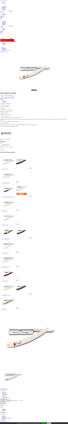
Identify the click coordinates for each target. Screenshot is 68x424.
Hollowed (1, 51)
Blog (1, 17)
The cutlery (4, 22)
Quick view (17, 224)
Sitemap (3, 419)
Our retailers (4, 9)
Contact (3, 416)
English (4, 14)
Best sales (3, 410)
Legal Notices (4, 415)
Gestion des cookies (3, 421)
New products (4, 409)
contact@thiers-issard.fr (5, 397)
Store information (3, 388)
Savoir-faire (4, 6)
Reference (2, 139)
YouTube (3, 3)
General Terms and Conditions (6, 418)
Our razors (3, 8)
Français (4, 13)
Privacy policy (4, 417)
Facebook (3, 2)
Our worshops (4, 7)
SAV (1, 18)
